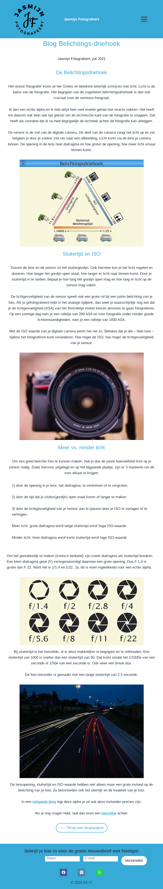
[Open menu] (144, 19)
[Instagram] (81, 872)
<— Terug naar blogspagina (81, 828)
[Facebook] (63, 872)
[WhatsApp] (99, 872)
